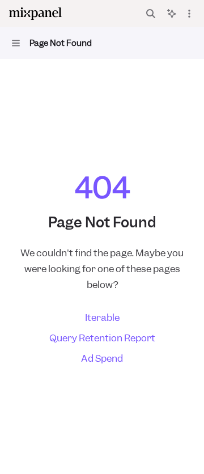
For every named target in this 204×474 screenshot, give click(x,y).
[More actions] (189, 14)
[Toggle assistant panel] (172, 14)
